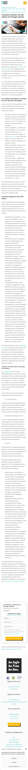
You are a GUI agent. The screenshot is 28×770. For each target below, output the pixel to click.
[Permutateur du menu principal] (25, 2)
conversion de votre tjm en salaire (14, 581)
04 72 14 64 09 (14, 716)
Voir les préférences (14, 766)
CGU (14, 737)
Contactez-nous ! (14, 724)
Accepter (14, 758)
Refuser (14, 762)
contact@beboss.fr (14, 714)
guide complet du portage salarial (11, 649)
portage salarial (7, 371)
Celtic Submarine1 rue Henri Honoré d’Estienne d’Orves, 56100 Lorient (14, 702)
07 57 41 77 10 (14, 718)
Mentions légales (14, 742)
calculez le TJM (12, 136)
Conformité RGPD (14, 740)
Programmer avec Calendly (14, 615)
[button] (26, 749)
